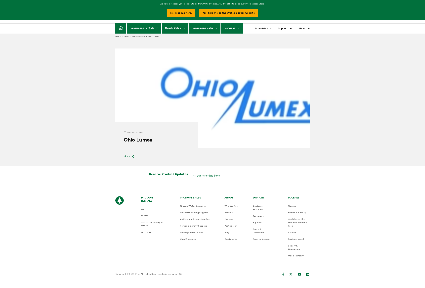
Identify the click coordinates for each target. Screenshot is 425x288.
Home (118, 37)
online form (213, 176)
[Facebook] (283, 274)
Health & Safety (297, 212)
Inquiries (257, 222)
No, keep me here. (181, 13)
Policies (228, 212)
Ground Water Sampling (193, 206)
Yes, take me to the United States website (228, 13)
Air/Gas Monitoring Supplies (195, 219)
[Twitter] (291, 274)
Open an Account (262, 239)
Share (127, 156)
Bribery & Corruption (294, 247)
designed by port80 (171, 274)
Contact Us (230, 239)
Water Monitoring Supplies (194, 212)
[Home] (120, 28)
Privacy (292, 232)
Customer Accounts (258, 208)
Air (142, 209)
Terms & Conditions (258, 231)
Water (144, 215)
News (126, 37)
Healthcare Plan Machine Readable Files (297, 222)
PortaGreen (230, 226)
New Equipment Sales (191, 232)
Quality (292, 206)
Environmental (296, 239)
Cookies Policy (296, 255)
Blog (226, 232)
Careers (228, 219)
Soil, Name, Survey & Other (152, 224)
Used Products (188, 239)
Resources (258, 216)
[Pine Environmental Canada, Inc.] (119, 228)
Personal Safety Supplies (193, 226)
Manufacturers (138, 37)
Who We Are (231, 206)
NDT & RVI (146, 232)
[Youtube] (299, 274)
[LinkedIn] (308, 274)
